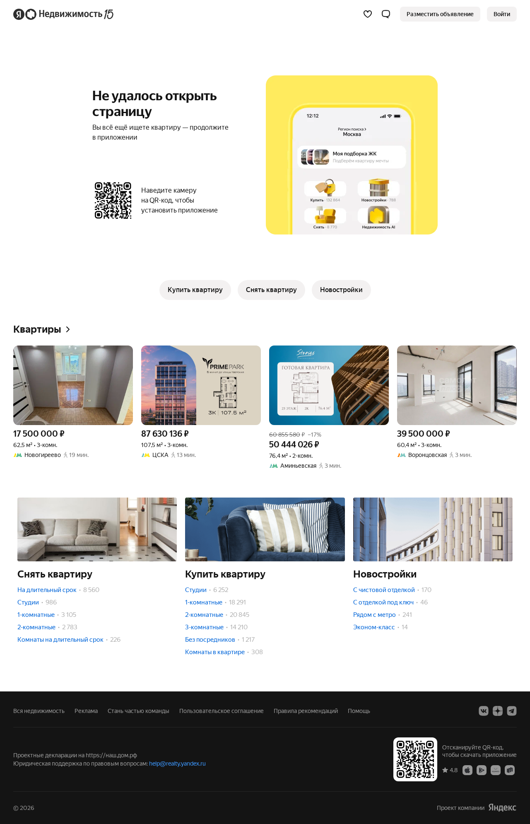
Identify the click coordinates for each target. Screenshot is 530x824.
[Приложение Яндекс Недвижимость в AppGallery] (496, 769)
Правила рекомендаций (306, 711)
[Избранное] (367, 14)
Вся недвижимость (39, 711)
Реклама (86, 711)
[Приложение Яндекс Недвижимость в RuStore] (510, 769)
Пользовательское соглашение (221, 711)
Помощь (359, 711)
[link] (502, 14)
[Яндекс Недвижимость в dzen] (498, 711)
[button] (385, 14)
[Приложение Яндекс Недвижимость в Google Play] (482, 769)
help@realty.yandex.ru (177, 763)
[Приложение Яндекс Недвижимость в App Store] (467, 769)
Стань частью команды (138, 711)
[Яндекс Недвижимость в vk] (484, 711)
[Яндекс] (502, 808)
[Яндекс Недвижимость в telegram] (512, 711)
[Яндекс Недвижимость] (64, 14)
